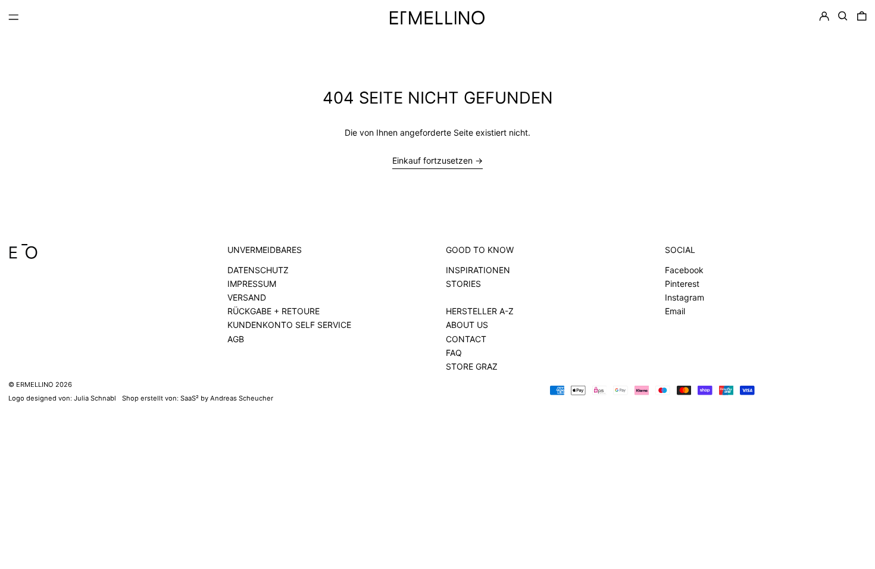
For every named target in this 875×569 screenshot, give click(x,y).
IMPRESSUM (251, 284)
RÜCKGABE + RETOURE (273, 311)
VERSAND (246, 297)
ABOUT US (467, 325)
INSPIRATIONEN (478, 270)
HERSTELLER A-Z (480, 311)
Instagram (684, 297)
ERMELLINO (35, 384)
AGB (235, 339)
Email (675, 311)
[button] (843, 16)
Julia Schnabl (95, 398)
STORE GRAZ (472, 366)
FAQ (454, 353)
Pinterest (682, 284)
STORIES (463, 284)
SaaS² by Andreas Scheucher (226, 398)
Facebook (684, 270)
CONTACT (466, 339)
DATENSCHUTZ (258, 270)
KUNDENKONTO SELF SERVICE (289, 325)
